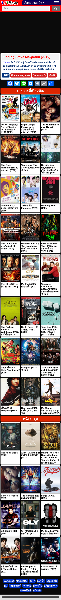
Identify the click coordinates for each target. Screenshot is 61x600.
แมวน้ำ (41, 581)
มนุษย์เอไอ (52, 581)
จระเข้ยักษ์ (25, 590)
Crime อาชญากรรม (20, 75)
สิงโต (32, 581)
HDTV (6, 75)
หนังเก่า (37, 590)
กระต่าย (27, 585)
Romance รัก (39, 75)
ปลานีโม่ (37, 585)
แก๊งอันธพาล (50, 585)
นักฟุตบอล (9, 581)
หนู (5, 585)
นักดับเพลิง (21, 581)
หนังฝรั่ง (52, 75)
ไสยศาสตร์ (15, 585)
